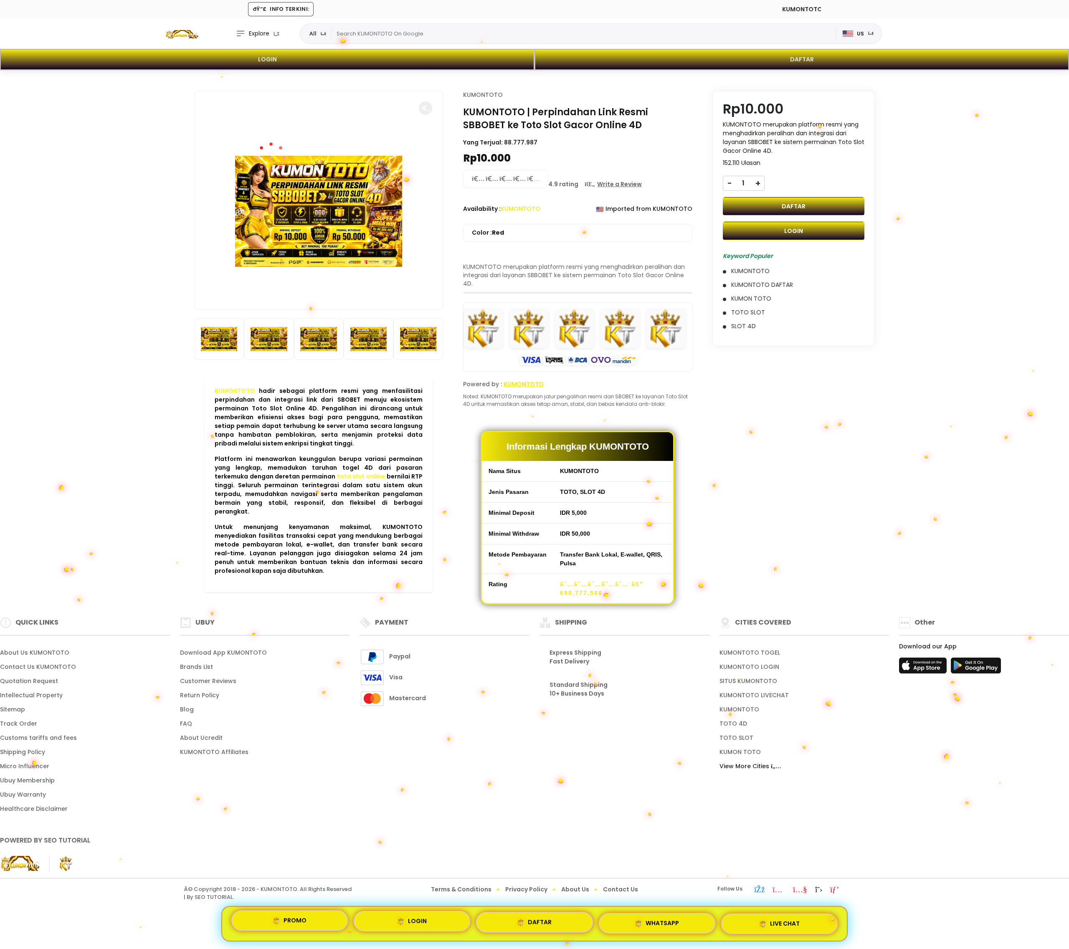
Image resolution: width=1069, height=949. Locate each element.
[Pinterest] (834, 890)
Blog (187, 709)
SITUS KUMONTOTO (748, 681)
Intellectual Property (31, 695)
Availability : (482, 209)
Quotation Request (29, 681)
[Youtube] (800, 890)
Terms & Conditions (461, 889)
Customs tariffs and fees (38, 738)
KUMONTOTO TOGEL (749, 652)
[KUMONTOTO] (181, 33)
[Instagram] (778, 890)
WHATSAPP (662, 921)
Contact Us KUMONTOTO (38, 667)
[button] (425, 108)
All (313, 33)
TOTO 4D (733, 723)
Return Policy (199, 695)
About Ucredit (201, 738)
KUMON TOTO (740, 752)
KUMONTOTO (235, 391)
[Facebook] (759, 890)
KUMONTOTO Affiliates (214, 752)
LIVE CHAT (785, 920)
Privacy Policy (526, 889)
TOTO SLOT (736, 738)
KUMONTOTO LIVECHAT (754, 695)
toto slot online (361, 476)
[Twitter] (819, 890)
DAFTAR (802, 59)
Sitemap (12, 709)
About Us (575, 889)
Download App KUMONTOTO (223, 652)
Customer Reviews (208, 681)
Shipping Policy (22, 752)
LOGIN (267, 59)
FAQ (186, 723)
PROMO (295, 923)
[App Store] (924, 668)
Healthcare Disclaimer (34, 809)
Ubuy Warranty (23, 794)
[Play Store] (976, 668)
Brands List (196, 667)
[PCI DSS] (19, 863)
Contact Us (620, 889)
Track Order (18, 723)
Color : (488, 232)
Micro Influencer (24, 766)
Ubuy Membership (27, 780)
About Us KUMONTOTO (34, 652)
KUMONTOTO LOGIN (749, 667)
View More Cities (745, 766)
